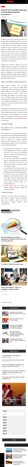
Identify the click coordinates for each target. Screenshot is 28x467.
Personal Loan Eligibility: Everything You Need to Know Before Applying (16, 326)
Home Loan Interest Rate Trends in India (16, 319)
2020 (5, 431)
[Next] (6, 345)
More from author (15, 210)
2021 (5, 428)
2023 (5, 422)
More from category (6, 212)
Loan (5, 396)
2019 (5, 433)
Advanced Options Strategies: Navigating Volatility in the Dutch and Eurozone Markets (13, 239)
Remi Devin (3, 17)
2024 (5, 420)
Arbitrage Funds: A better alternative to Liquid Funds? (19, 463)
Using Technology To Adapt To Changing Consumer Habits (11, 288)
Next (6, 294)
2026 (5, 411)
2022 (5, 425)
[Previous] (3, 345)
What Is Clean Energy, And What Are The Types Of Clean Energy (20, 450)
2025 (5, 417)
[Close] (6, 445)
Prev (3, 294)
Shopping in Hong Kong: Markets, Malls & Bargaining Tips (19, 456)
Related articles (5, 210)
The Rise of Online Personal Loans (12, 264)
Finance (3, 6)
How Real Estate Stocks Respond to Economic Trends (17, 312)
